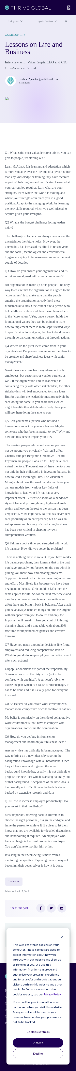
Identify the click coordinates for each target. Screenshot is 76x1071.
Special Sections (45, 21)
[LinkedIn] (61, 908)
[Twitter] (51, 908)
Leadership (14, 881)
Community (15, 34)
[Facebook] (40, 908)
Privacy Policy (52, 994)
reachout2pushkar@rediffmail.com (39, 79)
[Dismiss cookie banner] (61, 937)
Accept (38, 1042)
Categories (13, 21)
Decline (38, 1053)
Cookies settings (38, 1032)
